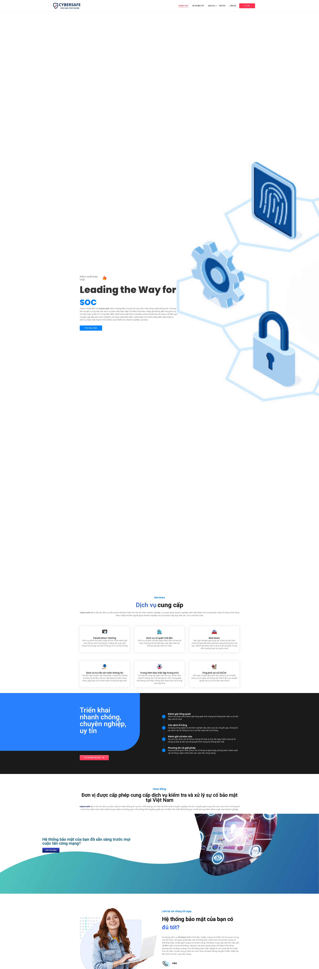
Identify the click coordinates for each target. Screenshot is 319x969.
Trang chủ (183, 6)
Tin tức (222, 6)
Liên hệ (233, 6)
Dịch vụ (211, 6)
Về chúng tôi (198, 6)
